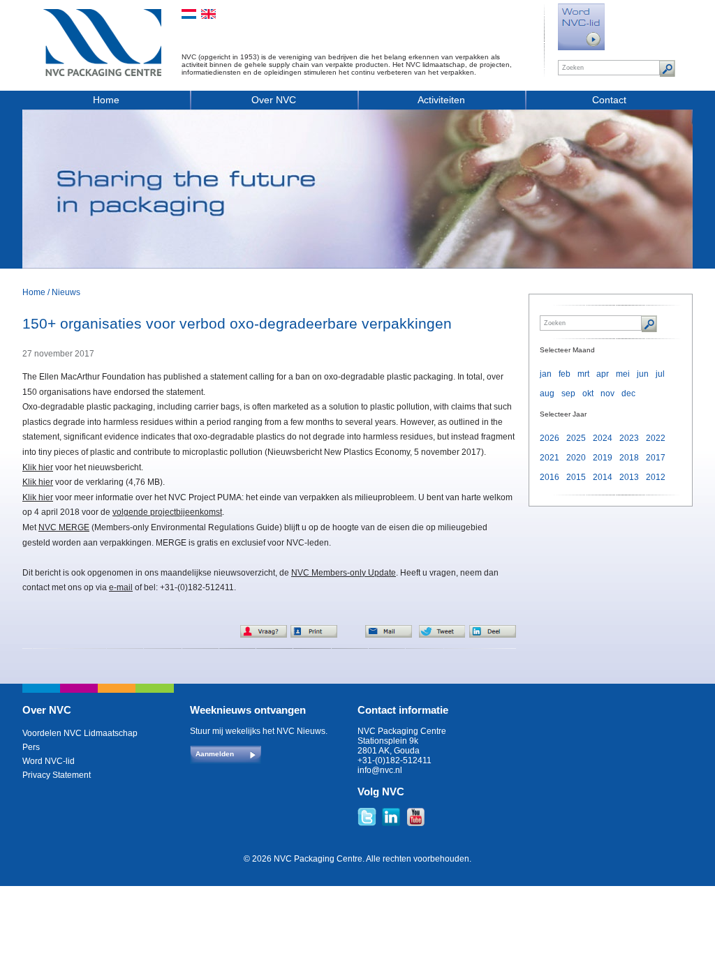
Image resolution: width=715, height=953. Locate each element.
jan (546, 374)
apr (602, 374)
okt (588, 393)
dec (628, 393)
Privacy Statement (56, 775)
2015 (576, 477)
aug (547, 393)
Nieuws (66, 292)
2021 (549, 458)
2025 (576, 438)
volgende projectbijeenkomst (167, 512)
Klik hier (37, 467)
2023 (629, 438)
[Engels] (208, 14)
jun (643, 374)
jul (660, 374)
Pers (31, 747)
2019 (602, 458)
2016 (549, 477)
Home (106, 99)
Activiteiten (441, 99)
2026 (549, 438)
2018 (629, 458)
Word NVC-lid (48, 761)
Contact (609, 99)
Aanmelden (215, 754)
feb (564, 374)
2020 (576, 458)
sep (568, 393)
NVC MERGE (63, 527)
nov (607, 393)
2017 (655, 458)
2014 (602, 477)
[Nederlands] (189, 14)
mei (623, 374)
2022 (655, 438)
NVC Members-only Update (343, 573)
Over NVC (273, 99)
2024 (602, 438)
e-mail (121, 587)
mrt (583, 374)
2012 (655, 477)
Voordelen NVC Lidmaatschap (80, 733)
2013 (629, 477)
